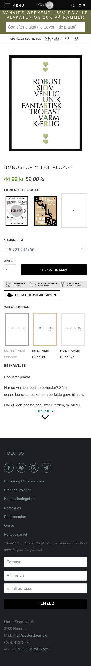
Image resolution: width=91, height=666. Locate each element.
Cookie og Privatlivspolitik (24, 481)
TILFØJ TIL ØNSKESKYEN (35, 295)
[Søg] (72, 5)
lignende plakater (21, 190)
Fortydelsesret (15, 534)
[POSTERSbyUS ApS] (45, 5)
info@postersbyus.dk (30, 635)
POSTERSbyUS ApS (33, 649)
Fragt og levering (17, 490)
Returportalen (15, 517)
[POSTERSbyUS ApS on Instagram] (35, 468)
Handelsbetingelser (19, 499)
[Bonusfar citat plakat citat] (45, 102)
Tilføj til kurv (54, 270)
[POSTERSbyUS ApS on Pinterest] (22, 468)
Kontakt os (12, 508)
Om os (9, 525)
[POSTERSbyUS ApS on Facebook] (10, 468)
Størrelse (14, 240)
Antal (9, 261)
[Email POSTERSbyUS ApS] (47, 468)
